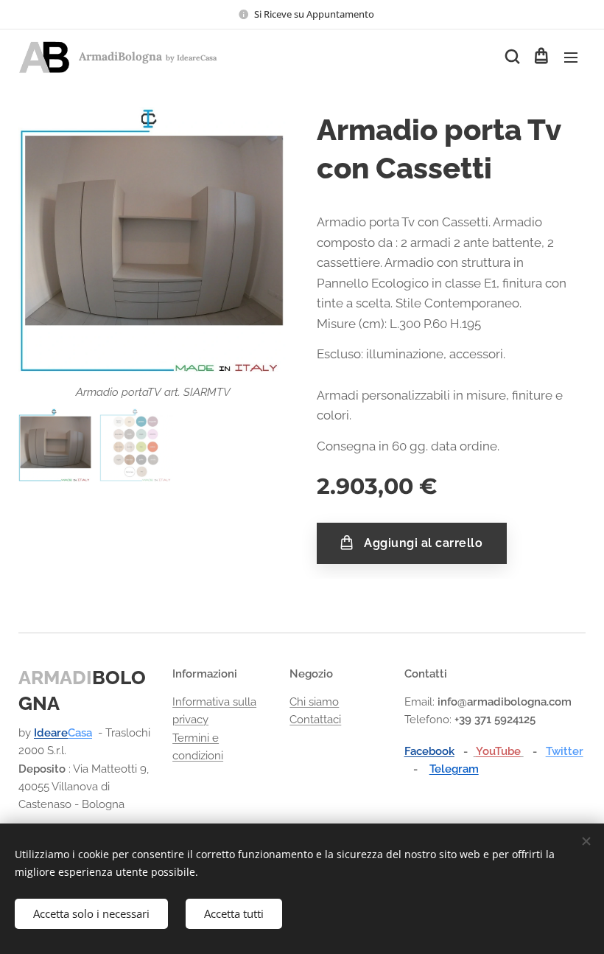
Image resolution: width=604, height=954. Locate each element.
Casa (80, 732)
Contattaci (315, 719)
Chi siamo (314, 701)
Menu (571, 57)
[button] (511, 56)
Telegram (454, 769)
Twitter (564, 751)
